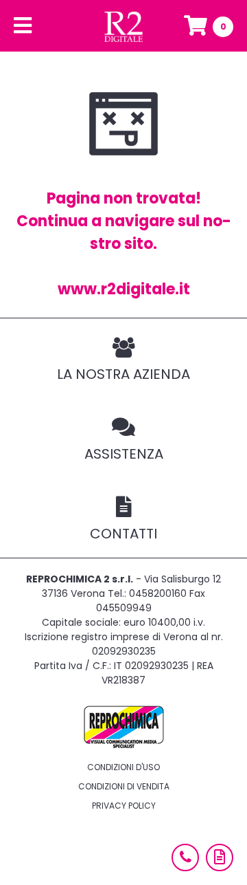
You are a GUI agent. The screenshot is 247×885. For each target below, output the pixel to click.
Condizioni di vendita (123, 786)
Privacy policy (124, 805)
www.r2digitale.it (124, 289)
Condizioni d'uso (123, 767)
